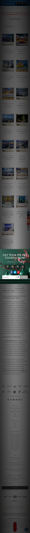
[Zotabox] (29, 283)
